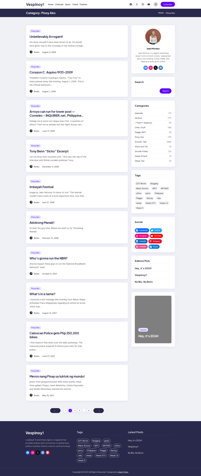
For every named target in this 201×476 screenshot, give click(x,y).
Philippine (159, 193)
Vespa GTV (151, 203)
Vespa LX (164, 203)
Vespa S (139, 208)
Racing (150, 198)
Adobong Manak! (42, 222)
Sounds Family (141, 151)
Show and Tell (141, 147)
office (138, 193)
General (138, 118)
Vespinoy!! (141, 275)
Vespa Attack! (141, 156)
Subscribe (167, 4)
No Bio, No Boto (144, 281)
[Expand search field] (156, 4)
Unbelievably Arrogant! (46, 36)
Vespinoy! (35, 4)
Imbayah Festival (42, 187)
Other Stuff (140, 127)
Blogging (154, 183)
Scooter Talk (140, 142)
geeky (106, 441)
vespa (138, 203)
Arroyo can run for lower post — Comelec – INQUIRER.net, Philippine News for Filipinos (55, 115)
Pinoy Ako (35, 31)
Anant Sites (123, 472)
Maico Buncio (142, 188)
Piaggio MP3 (140, 132)
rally (159, 198)
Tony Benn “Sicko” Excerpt (49, 151)
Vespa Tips (139, 161)
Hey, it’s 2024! (143, 268)
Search (165, 91)
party (148, 193)
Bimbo (36, 52)
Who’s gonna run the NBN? (49, 258)
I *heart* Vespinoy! (143, 123)
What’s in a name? (42, 294)
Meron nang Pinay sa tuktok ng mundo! (57, 376)
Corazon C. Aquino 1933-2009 (51, 72)
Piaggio (139, 198)
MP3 (154, 188)
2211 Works (141, 183)
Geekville (139, 113)
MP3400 (164, 188)
